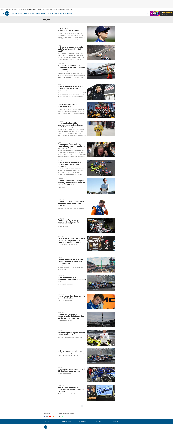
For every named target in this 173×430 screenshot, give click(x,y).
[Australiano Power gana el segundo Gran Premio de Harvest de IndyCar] (101, 225)
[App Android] (62, 416)
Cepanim (20, 9)
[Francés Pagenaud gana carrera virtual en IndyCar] (101, 338)
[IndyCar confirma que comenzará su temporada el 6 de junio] (101, 283)
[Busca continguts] (147, 13)
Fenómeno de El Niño (31, 9)
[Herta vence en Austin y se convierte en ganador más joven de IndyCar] (101, 393)
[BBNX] (46, 427)
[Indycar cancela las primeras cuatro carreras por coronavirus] (101, 356)
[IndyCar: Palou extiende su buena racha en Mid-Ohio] (101, 34)
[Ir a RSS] (53, 416)
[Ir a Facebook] (44, 416)
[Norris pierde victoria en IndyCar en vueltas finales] (101, 301)
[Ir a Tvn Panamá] (7, 13)
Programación (68, 13)
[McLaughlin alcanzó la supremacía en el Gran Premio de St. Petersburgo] (101, 128)
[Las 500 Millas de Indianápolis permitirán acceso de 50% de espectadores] (101, 265)
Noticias (14, 13)
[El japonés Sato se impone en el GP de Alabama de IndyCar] (101, 374)
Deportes (25, 13)
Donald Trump (69, 9)
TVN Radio (32, 13)
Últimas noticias (4, 9)
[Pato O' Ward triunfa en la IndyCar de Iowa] (101, 110)
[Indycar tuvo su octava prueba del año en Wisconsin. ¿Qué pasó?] (101, 52)
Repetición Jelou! (165, 14)
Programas (54, 13)
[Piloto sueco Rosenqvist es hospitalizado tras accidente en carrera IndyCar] (101, 149)
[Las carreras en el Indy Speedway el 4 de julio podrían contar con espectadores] (101, 319)
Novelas (49, 13)
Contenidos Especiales (40, 13)
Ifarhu (24, 9)
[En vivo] (162, 12)
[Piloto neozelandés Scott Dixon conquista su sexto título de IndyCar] (101, 207)
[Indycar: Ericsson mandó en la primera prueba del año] (101, 92)
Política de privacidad (66, 421)
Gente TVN (62, 13)
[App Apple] (59, 416)
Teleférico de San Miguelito (59, 9)
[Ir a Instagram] (47, 416)
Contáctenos (115, 421)
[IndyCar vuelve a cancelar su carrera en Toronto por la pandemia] (101, 167)
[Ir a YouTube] (50, 416)
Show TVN (20, 13)
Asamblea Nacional (47, 9)
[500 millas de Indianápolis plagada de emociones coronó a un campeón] (101, 71)
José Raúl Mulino (13, 9)
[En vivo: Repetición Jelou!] (155, 13)
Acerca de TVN (99, 421)
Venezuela (40, 9)
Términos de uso (82, 421)
